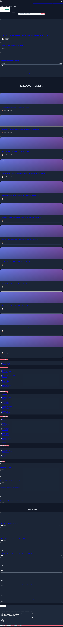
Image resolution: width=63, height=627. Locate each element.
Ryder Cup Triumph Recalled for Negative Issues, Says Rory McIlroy (13, 538)
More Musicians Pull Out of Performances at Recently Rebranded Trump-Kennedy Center (10, 487)
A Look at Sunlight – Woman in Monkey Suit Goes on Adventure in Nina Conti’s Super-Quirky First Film (17, 611)
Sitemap (10, 625)
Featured (6, 12)
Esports (15, 6)
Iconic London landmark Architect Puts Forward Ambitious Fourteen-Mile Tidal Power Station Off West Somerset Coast (23, 173)
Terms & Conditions (6, 625)
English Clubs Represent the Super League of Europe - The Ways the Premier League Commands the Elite (21, 349)
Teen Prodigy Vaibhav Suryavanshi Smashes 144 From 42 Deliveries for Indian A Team (26, 35)
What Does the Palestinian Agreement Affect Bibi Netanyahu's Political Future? (16, 305)
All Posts (6, 6)
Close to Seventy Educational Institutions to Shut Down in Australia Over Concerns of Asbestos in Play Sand (17, 613)
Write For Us (2, 625)
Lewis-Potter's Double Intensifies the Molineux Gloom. (12, 45)
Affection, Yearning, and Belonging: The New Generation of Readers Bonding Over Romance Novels (19, 283)
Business (10, 6)
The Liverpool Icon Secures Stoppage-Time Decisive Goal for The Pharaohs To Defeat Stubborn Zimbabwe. (21, 129)
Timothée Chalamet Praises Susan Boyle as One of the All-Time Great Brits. (15, 151)
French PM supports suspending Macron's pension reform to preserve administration (17, 327)
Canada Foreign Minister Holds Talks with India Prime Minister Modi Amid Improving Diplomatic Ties (17, 73)
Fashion (2, 12)
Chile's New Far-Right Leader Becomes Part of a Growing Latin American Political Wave (10, 480)
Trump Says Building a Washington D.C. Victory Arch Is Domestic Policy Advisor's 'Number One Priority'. (21, 195)
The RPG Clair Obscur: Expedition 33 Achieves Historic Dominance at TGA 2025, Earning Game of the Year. (12, 500)
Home (2, 6)
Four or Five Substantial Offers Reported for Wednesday (10, 60)
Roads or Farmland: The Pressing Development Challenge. (10, 615)
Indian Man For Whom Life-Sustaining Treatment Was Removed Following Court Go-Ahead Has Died (20, 239)
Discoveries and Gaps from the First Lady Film (5, 467)
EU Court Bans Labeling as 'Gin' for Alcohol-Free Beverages (10, 614)
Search (43, 13)
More (10, 12)
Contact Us (13, 12)
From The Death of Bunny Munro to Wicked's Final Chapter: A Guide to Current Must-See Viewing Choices (21, 217)
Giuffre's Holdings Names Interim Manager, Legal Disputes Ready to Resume (15, 107)
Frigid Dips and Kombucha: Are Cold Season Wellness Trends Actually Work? (16, 261)
